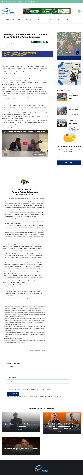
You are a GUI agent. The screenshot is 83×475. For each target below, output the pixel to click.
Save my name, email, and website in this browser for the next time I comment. (29, 389)
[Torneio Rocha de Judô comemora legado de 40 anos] (62, 93)
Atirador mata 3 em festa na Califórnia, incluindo (74, 109)
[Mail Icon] (41, 465)
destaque (6, 43)
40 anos (73, 100)
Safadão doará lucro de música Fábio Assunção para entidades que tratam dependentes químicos (62, 426)
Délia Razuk (14, 40)
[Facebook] (32, 41)
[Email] (47, 41)
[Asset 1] (8, 8)
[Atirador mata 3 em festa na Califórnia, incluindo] (62, 107)
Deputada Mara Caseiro (9, 42)
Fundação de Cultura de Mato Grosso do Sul (10, 44)
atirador (73, 113)
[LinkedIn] (38, 41)
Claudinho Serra (7, 40)
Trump (70, 115)
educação (71, 128)
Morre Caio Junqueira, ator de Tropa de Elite (21, 449)
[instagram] (80, 1)
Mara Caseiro (6, 46)
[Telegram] (44, 41)
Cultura (23, 429)
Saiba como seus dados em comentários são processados (46, 396)
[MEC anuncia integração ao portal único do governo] (62, 119)
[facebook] (75, 1)
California (71, 114)
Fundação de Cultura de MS (10, 45)
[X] (35, 41)
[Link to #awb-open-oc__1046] (79, 11)
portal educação (72, 130)
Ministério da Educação (74, 129)
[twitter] (78, 1)
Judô (75, 102)
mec (75, 128)
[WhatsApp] (41, 41)
